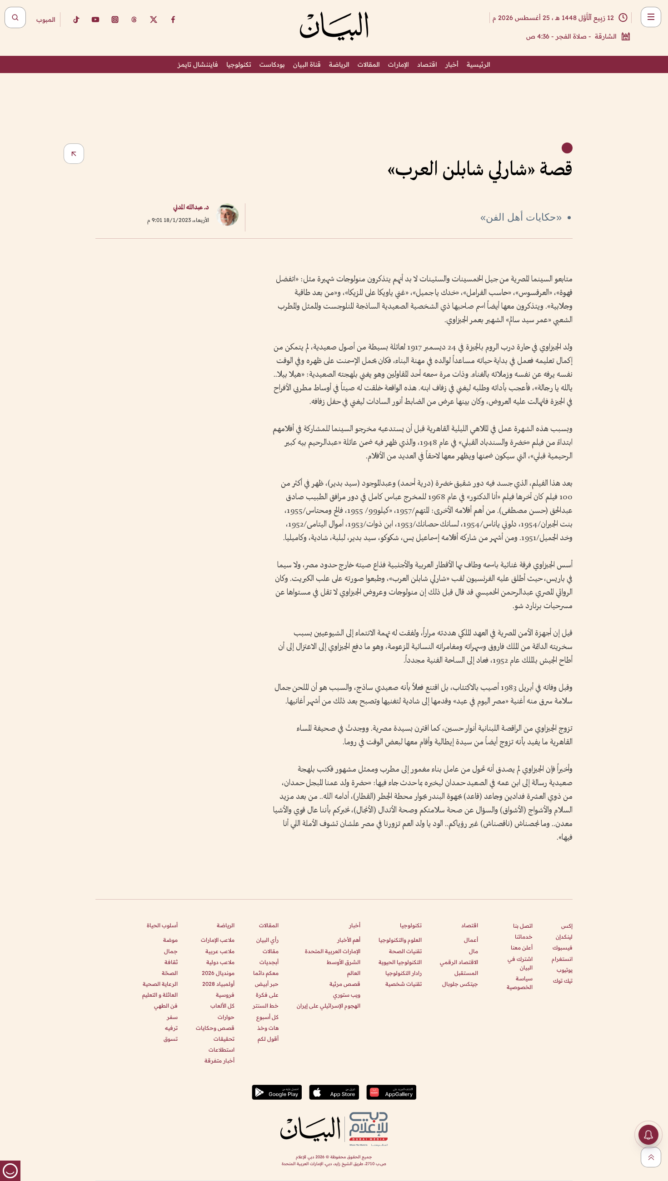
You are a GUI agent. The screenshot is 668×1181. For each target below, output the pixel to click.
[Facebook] (173, 19)
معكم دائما (266, 972)
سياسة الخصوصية (520, 982)
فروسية (225, 994)
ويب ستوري (346, 994)
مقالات (271, 951)
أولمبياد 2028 (218, 983)
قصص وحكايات (215, 1027)
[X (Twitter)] (153, 19)
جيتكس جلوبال (460, 983)
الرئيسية (478, 64)
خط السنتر (266, 1005)
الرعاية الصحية (160, 983)
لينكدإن (564, 936)
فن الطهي (166, 1005)
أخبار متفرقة (219, 1060)
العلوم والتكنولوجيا (400, 939)
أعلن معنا (522, 947)
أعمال (471, 939)
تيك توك (563, 980)
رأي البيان (267, 939)
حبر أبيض (267, 983)
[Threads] (134, 19)
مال (473, 951)
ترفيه (171, 1027)
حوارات (226, 1017)
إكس (567, 925)
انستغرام (562, 958)
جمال (171, 951)
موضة (170, 939)
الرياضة (339, 64)
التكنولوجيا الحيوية (400, 962)
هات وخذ (268, 1027)
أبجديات (269, 962)
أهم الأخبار (348, 939)
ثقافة (171, 962)
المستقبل (466, 972)
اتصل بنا (523, 925)
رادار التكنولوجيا (403, 972)
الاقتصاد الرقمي (459, 962)
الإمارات (398, 64)
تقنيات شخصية (403, 983)
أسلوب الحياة (162, 925)
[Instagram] (115, 19)
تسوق (171, 1038)
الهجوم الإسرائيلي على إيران (328, 1005)
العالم (353, 972)
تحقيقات (224, 1038)
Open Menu (651, 17)
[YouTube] (95, 19)
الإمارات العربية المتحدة (332, 951)
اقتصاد (427, 64)
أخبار (452, 64)
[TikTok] (76, 19)
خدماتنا (524, 936)
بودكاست (272, 64)
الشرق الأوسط (343, 962)
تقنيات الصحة (405, 951)
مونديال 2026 (218, 972)
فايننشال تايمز (198, 64)
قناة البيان (307, 64)
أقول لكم (268, 1038)
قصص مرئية (344, 983)
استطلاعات (221, 1049)
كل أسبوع (267, 1017)
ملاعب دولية (220, 962)
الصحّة (170, 972)
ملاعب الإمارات (217, 939)
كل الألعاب (222, 1005)
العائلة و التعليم (160, 994)
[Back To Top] (651, 1157)
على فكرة (267, 994)
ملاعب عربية (219, 951)
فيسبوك (563, 947)
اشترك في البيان (520, 963)
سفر (172, 1017)
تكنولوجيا (238, 64)
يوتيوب (565, 969)
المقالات (369, 64)
